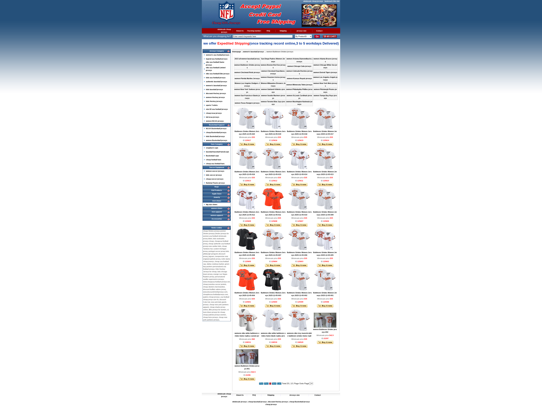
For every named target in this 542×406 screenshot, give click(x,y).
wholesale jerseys (239, 402)
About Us (240, 31)
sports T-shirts (212, 105)
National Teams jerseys (215, 183)
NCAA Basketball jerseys (216, 129)
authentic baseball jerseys (216, 82)
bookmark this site (331, 1)
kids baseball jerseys (214, 90)
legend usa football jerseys (217, 59)
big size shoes (211, 205)
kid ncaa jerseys (212, 117)
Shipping (283, 31)
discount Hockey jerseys (216, 93)
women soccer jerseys (215, 171)
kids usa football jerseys (216, 78)
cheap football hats (213, 160)
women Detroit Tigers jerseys (325, 72)
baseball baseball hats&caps (217, 152)
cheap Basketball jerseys (216, 133)
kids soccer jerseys (214, 175)
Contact (319, 31)
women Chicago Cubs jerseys (299, 66)
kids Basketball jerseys (215, 136)
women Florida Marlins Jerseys (247, 79)
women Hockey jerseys (215, 97)
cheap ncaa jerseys (214, 113)
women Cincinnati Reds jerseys (247, 72)
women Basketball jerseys (216, 140)
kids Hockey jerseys (214, 101)
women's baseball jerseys (216, 86)
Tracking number (254, 31)
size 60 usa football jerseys (217, 109)
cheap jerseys (271, 404)
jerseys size (301, 31)
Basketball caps (212, 156)
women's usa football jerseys (217, 55)
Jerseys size (294, 395)
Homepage (236, 52)
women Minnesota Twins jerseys (299, 85)
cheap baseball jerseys (257, 402)
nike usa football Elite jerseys (218, 74)
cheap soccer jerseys (214, 179)
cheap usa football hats (215, 164)
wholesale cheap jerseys (313, 1)
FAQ (268, 31)
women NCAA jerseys (215, 121)
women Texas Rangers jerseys (247, 103)
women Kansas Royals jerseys (299, 79)
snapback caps (212, 148)
